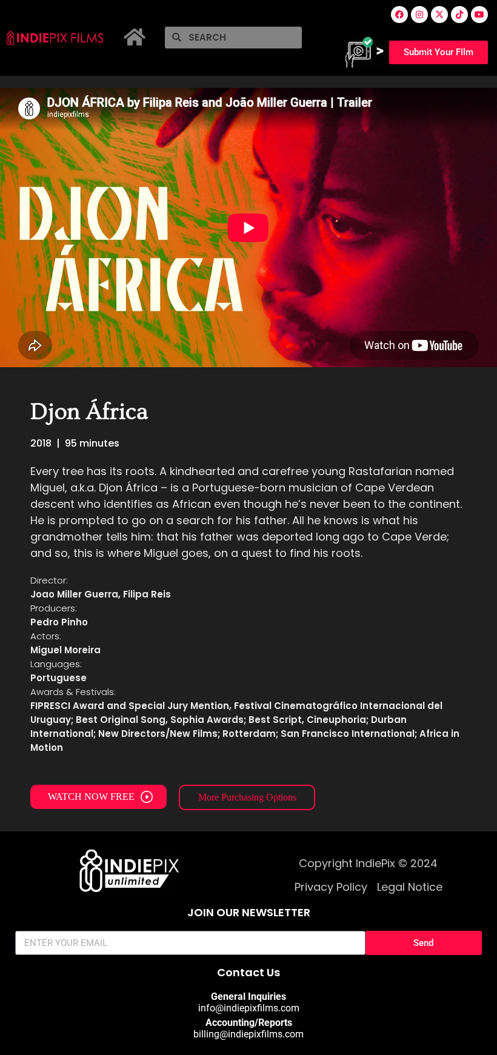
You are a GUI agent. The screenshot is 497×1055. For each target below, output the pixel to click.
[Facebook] (399, 14)
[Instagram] (419, 14)
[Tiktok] (459, 14)
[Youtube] (479, 14)
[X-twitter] (439, 14)
